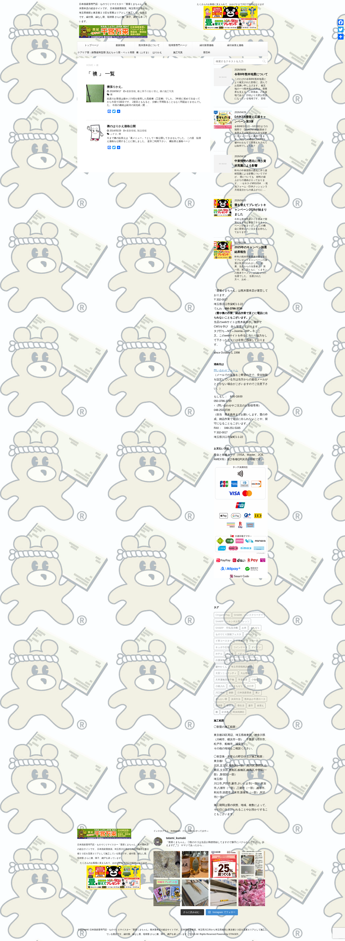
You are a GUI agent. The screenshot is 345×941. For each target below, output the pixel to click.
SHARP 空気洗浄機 (226, 627)
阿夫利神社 (238, 711)
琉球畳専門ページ (178, 45)
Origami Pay (222, 614)
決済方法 (235, 699)
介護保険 (220, 660)
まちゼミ (255, 627)
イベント (249, 634)
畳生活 (240, 705)
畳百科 (206, 52)
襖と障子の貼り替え (147, 91)
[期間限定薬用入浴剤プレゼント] (166, 893)
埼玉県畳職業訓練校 (241, 666)
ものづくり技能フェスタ (228, 634)
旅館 (231, 692)
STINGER (233, 934)
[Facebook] (340, 22)
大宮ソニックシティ (225, 673)
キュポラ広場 (222, 647)
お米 (244, 627)
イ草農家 (240, 640)
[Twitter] (340, 29)
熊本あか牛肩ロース (254, 699)
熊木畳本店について (149, 45)
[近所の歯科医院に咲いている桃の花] (251, 893)
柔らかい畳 (221, 699)
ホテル (218, 653)
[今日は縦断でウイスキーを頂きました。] (195, 864)
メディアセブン (245, 653)
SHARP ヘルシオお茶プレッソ (232, 621)
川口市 (250, 686)
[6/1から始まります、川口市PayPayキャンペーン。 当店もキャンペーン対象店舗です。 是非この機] (223, 864)
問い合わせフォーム (226, 370)
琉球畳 (218, 705)
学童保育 (242, 679)
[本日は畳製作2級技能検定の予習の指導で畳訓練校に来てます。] (195, 893)
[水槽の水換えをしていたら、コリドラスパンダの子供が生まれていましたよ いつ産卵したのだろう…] (166, 864)
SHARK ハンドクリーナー (248, 614)
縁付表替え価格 (235, 45)
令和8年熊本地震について (251, 74)
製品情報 (142, 130)
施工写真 (178, 52)
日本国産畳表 (244, 692)
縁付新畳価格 (207, 45)
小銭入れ (220, 686)
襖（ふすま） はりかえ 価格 (149, 53)
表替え (260, 705)
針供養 (225, 711)
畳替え (229, 705)
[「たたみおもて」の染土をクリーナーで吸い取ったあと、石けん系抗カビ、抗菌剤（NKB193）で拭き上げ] (223, 893)
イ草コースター (223, 640)
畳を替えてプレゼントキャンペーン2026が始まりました (250, 209)
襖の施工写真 (167, 91)
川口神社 (220, 692)
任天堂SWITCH (237, 660)
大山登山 (245, 673)
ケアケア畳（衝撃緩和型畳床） (92, 53)
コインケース (240, 647)
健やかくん (221, 666)
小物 (253, 679)
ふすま (113, 134)
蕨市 (250, 705)
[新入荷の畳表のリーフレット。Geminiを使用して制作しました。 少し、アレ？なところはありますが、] (251, 864)
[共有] (340, 36)
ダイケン (256, 647)
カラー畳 (253, 640)
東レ (257, 692)
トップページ (92, 45)
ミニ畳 (229, 653)
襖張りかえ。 (115, 86)
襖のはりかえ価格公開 (121, 126)
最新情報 (120, 45)
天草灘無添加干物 (224, 679)
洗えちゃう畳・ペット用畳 (120, 52)
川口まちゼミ (236, 686)
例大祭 (252, 660)
